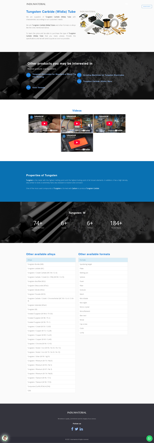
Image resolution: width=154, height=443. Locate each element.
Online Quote (147, 6)
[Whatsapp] (149, 438)
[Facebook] (72, 429)
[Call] (5, 438)
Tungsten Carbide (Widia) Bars (97, 81)
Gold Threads (38, 87)
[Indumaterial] (77, 416)
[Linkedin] (81, 429)
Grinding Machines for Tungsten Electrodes (103, 75)
